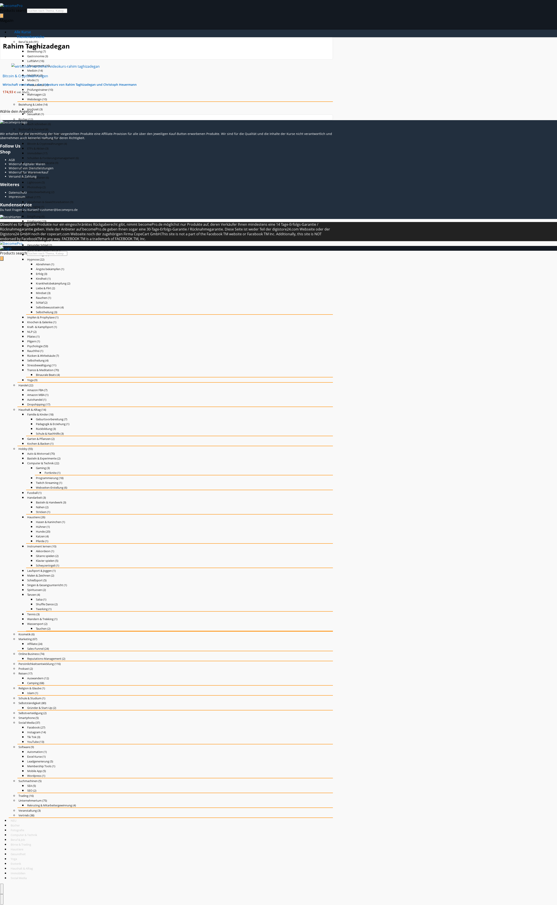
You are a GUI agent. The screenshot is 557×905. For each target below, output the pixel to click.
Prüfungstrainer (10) (40, 90)
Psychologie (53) (37, 346)
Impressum (17, 197)
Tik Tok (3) (33, 737)
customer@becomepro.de (59, 210)
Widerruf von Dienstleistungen (31, 168)
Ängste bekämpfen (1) (50, 269)
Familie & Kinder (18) (40, 414)
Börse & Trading (21, 844)
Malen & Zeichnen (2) (40, 575)
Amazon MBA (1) (38, 395)
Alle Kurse (22, 32)
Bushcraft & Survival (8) (33, 129)
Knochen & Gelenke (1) (41, 322)
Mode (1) (33, 80)
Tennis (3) (33, 614)
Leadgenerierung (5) (40, 761)
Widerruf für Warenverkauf (28, 172)
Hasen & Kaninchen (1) (50, 522)
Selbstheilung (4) (38, 360)
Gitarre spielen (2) (47, 556)
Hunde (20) (43, 531)
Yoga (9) (32, 380)
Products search (13, 10)
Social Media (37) (29, 723)
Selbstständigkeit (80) (32, 703)
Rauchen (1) (43, 298)
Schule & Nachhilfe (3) (50, 434)
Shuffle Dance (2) (47, 604)
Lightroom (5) (36, 182)
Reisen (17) (25, 673)
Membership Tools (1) (41, 766)
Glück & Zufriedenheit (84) (43, 250)
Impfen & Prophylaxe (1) (43, 317)
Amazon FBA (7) (37, 390)
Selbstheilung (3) (46, 312)
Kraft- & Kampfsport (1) (42, 327)
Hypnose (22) (35, 259)
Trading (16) (26, 796)
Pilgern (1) (33, 341)
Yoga (14, 859)
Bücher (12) (25, 119)
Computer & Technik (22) (43, 463)
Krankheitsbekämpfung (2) (53, 283)
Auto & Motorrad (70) (41, 454)
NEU (13, 821)
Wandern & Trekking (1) (42, 619)
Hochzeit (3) (35, 109)
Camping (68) (35, 683)
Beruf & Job (18, 840)
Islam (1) (32, 693)
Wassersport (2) (37, 624)
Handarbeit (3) (36, 498)
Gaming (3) (43, 468)
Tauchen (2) (43, 629)
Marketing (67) (27, 639)
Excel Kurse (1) (36, 757)
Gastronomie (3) (37, 56)
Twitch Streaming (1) (49, 483)
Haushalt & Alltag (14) (32, 410)
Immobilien (18, 873)
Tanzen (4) (33, 595)
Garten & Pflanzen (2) (41, 439)
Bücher (15, 825)
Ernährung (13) (36, 221)
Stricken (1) (43, 512)
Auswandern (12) (38, 678)
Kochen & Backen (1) (40, 444)
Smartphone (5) (28, 718)
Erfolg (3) (41, 274)
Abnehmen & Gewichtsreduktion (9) (50, 202)
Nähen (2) (42, 507)
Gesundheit (18, 854)
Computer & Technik (24, 835)
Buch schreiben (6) (39, 124)
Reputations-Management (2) (46, 659)
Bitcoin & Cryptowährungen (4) (47, 144)
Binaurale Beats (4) (48, 375)
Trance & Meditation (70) (43, 370)
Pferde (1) (42, 541)
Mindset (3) (43, 293)
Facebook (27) (36, 727)
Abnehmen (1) (45, 264)
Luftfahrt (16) (35, 61)
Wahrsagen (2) (36, 94)
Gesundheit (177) (29, 197)
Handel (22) (25, 385)
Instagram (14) (36, 732)
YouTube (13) (35, 742)
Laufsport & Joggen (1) (41, 571)
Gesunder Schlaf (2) (39, 245)
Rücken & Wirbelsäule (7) (43, 356)
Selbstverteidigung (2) (32, 713)
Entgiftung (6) (36, 216)
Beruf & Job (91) (28, 42)
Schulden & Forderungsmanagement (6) (53, 158)
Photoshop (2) (36, 187)
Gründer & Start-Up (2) (41, 708)
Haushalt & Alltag (22, 868)
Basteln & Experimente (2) (43, 458)
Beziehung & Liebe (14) (33, 104)
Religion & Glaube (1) (31, 688)
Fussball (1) (34, 493)
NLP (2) (32, 332)
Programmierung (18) (50, 478)
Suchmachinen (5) (30, 781)
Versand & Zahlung (23, 176)
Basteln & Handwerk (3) (51, 502)
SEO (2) (31, 790)
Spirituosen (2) (36, 590)
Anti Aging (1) (35, 207)
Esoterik (16, 864)
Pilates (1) (33, 336)
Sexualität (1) (35, 114)
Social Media (19, 878)
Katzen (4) (42, 536)
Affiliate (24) (34, 644)
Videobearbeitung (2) (40, 192)
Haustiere (17, 849)
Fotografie (17, 830)
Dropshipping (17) (38, 404)
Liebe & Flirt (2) (45, 288)
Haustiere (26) (36, 517)
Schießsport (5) (37, 580)
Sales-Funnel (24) (38, 649)
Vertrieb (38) (26, 815)
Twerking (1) (44, 609)
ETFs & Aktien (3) (38, 148)
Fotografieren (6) (38, 178)
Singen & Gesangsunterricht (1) (47, 585)
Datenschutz (18, 192)
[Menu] (1, 889)
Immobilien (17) (37, 153)
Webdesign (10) (37, 99)
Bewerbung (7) (36, 51)
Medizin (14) (35, 70)
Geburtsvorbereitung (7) (51, 419)
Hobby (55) (25, 449)
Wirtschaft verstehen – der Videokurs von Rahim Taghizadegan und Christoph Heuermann (70, 84)
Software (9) (26, 747)
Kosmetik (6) (26, 634)
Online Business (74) (31, 654)
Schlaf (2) (41, 302)
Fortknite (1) (52, 473)
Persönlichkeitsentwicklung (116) (39, 664)
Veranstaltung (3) (29, 810)
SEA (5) (31, 786)
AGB (12, 160)
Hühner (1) (43, 527)
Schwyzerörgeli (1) (47, 565)
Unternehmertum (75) (32, 800)
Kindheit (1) (43, 279)
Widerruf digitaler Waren (27, 164)
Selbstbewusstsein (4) (50, 307)
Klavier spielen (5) (47, 561)
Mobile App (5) (36, 771)
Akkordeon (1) (45, 551)
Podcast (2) (25, 669)
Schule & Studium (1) (31, 698)
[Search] (1, 15)
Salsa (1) (41, 599)
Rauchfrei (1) (35, 351)
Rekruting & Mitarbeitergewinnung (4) (51, 805)
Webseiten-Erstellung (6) (51, 488)
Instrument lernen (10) (41, 546)
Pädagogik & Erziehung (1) (52, 424)
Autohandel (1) (36, 400)
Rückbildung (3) (46, 429)
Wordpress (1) (36, 776)
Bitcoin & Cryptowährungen (25, 76)
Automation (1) (37, 752)
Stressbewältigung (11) (41, 365)
